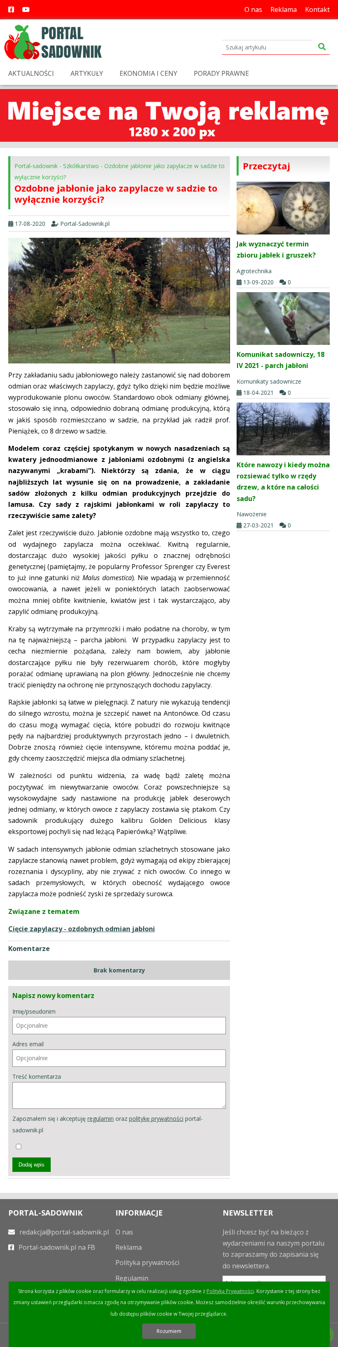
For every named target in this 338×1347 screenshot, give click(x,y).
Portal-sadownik (36, 166)
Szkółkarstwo (81, 166)
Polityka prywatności (147, 1262)
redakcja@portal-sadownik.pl (63, 1232)
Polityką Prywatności (230, 1291)
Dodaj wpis (32, 1165)
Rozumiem (169, 1331)
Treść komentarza (36, 1076)
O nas (253, 9)
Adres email (28, 1044)
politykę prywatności (156, 1118)
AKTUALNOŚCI (31, 73)
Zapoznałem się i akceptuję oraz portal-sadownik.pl (107, 1124)
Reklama (283, 9)
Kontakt (317, 9)
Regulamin (131, 1278)
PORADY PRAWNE (221, 73)
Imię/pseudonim (34, 1011)
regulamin (100, 1118)
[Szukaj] (322, 47)
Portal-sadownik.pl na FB (56, 1247)
